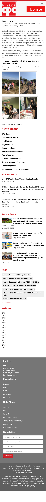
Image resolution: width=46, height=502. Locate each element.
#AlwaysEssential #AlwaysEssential (16, 275)
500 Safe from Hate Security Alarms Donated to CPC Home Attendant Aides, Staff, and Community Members (23, 201)
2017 (3, 335)
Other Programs (9, 166)
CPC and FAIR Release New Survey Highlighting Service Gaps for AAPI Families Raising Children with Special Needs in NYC (28, 256)
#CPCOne (35, 282)
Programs (7, 394)
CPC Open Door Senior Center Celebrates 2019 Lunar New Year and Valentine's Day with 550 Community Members (23, 189)
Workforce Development (12, 151)
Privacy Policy (8, 424)
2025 (3, 315)
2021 (3, 325)
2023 (3, 320)
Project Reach (7, 144)
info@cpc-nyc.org (10, 375)
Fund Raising (7, 141)
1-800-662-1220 (25, 473)
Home (4, 21)
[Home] (9, 9)
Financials (6, 397)
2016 (3, 337)
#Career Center (8, 285)
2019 (3, 330)
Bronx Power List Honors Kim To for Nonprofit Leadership (27, 234)
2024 (3, 318)
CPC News (6, 134)
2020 (3, 327)
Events (5, 387)
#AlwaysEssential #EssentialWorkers (17, 278)
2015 (3, 340)
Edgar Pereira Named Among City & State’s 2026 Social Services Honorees (28, 244)
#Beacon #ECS (24, 282)
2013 (3, 345)
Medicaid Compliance (11, 417)
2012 (3, 347)
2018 (3, 332)
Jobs (4, 410)
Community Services (10, 137)
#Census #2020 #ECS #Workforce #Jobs (18, 289)
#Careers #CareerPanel (26, 285)
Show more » (7, 303)
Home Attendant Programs (13, 162)
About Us (6, 407)
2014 (3, 342)
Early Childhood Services (12, 158)
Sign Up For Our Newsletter (12, 124)
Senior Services (8, 148)
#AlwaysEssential (9, 282)
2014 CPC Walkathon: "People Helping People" (20, 179)
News (11, 21)
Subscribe (8, 456)
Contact (6, 414)
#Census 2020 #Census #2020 (14, 299)
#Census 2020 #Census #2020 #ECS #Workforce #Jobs (21, 294)
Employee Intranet (10, 427)
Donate (36, 9)
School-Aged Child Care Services (15, 169)
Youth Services (8, 155)
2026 (3, 313)
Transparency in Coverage (13, 420)
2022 (3, 323)
